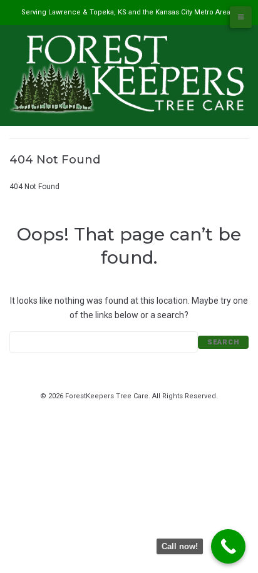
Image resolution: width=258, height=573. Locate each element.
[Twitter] (122, 409)
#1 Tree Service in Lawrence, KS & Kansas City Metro (100, 173)
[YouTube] (136, 409)
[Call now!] (228, 546)
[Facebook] (107, 409)
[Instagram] (151, 409)
